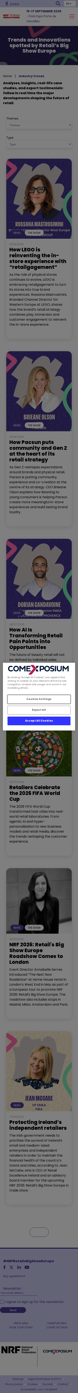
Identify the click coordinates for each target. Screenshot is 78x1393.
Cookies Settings (39, 699)
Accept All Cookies (39, 720)
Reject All (39, 710)
